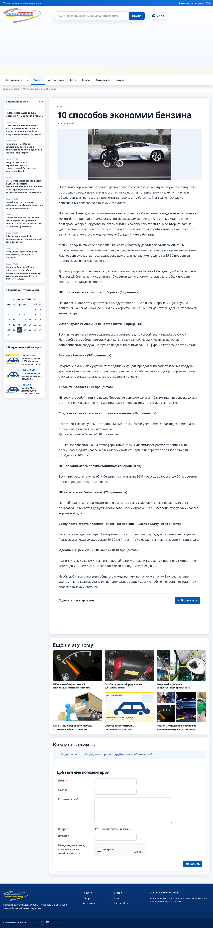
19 (19, 324)
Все (41, 101)
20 (24, 324)
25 (14, 329)
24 (8, 329)
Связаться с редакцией (191, 2)
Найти (136, 16)
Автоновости (14, 80)
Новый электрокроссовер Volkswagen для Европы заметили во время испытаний (24, 205)
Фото (73, 80)
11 (14, 319)
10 (8, 319)
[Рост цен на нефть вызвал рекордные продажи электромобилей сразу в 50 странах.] (12, 374)
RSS (208, 2)
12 (19, 319)
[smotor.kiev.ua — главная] (22, 15)
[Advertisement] (106, 50)
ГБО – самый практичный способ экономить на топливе (71, 686)
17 (8, 324)
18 (14, 324)
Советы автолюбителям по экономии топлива (119, 727)
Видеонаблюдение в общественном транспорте (173, 686)
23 (40, 324)
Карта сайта (121, 903)
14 (30, 319)
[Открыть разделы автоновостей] (27, 80)
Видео (86, 80)
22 (35, 324)
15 (35, 319)
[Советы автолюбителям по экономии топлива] (129, 707)
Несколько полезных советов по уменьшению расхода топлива (176, 727)
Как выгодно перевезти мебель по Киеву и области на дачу (72, 727)
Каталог (121, 80)
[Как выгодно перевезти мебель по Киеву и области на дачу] (77, 707)
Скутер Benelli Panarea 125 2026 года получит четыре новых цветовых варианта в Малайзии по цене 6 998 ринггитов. (24, 222)
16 (40, 319)
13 (24, 319)
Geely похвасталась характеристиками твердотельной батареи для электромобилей (21, 167)
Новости (87, 892)
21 (30, 324)
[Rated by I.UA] (53, 922)
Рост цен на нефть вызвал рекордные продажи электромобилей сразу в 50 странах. (31, 376)
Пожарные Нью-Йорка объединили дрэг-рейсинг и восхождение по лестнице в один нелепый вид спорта (24, 148)
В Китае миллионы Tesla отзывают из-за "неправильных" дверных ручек (24, 239)
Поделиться (187, 600)
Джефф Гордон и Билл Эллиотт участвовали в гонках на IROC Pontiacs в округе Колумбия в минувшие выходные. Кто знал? (23, 130)
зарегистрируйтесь (114, 754)
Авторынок (103, 80)
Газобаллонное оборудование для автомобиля (123, 686)
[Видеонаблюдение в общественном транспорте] (181, 665)
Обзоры (87, 898)
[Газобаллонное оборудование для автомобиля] (129, 665)
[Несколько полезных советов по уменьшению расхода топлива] (181, 707)
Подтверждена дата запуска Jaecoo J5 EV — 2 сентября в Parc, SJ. (24, 114)
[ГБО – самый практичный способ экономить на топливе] (77, 665)
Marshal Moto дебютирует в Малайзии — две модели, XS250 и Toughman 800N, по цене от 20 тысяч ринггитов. (31, 391)
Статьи (37, 80)
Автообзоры (56, 80)
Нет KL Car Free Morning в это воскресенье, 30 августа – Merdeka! (21, 254)
